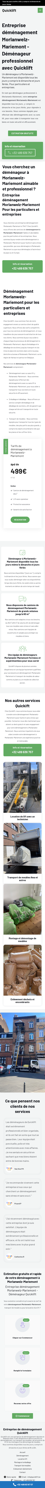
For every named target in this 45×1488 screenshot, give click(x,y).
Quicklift (9, 10)
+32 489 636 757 (22, 268)
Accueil (22, 1452)
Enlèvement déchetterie (22, 1469)
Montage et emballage (22, 1462)
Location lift (22, 1459)
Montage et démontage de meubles (22, 939)
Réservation (20, 520)
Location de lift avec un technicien (22, 818)
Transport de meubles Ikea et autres (22, 879)
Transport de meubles (22, 1465)
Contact (23, 1472)
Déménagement (22, 1455)
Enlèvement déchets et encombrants (22, 1000)
